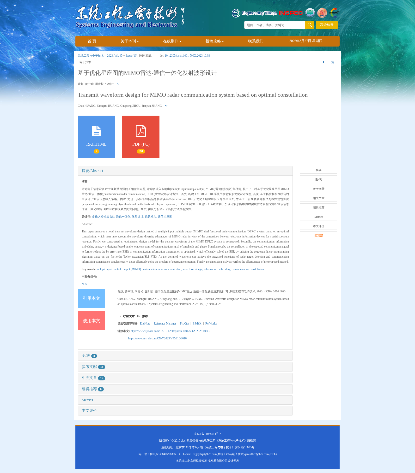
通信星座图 (165, 216)
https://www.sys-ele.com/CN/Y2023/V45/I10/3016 (157, 338)
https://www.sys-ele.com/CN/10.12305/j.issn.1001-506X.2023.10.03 (170, 331)
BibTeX (197, 323)
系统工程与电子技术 (91, 55)
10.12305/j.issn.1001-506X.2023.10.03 (187, 55)
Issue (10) (131, 55)
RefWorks (211, 323)
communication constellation (248, 269)
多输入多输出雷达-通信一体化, (112, 216)
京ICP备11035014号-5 (207, 434)
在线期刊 (170, 41)
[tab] (185, 170)
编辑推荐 (92, 389)
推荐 (145, 316)
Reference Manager (165, 323)
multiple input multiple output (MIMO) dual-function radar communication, (140, 269)
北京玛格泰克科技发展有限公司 (207, 460)
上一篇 (329, 62)
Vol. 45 (118, 55)
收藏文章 (129, 316)
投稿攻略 (213, 41)
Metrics (87, 400)
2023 (110, 55)
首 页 (92, 41)
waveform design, (193, 269)
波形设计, (138, 216)
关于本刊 (128, 41)
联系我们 (255, 41)
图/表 (88, 356)
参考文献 (92, 367)
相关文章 (92, 378)
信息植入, (151, 216)
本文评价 (89, 410)
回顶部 (318, 235)
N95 (84, 284)
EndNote (145, 323)
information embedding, (218, 269)
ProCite (184, 323)
